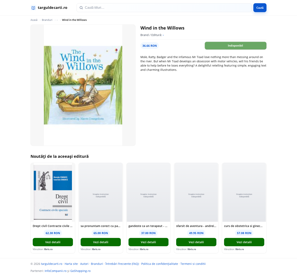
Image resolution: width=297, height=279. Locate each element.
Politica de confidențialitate (159, 264)
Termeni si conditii (193, 264)
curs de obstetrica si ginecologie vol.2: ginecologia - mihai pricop (244, 226)
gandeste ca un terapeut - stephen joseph (148, 226)
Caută (259, 7)
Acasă (34, 20)
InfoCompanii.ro (55, 271)
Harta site (71, 264)
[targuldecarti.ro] (51, 7)
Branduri (47, 20)
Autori (84, 264)
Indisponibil (235, 45)
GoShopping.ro (80, 271)
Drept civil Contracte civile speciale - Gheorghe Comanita (53, 226)
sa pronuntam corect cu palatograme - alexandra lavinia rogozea (101, 226)
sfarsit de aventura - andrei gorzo (196, 226)
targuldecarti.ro (51, 264)
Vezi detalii (52, 242)
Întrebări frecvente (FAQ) (122, 264)
